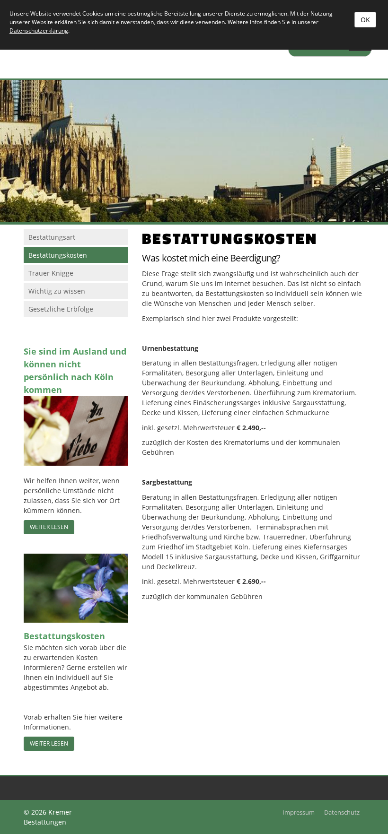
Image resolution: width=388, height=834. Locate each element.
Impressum (298, 812)
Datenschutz (342, 812)
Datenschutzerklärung (38, 30)
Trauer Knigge (50, 273)
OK (365, 19)
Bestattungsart (51, 237)
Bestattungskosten (57, 255)
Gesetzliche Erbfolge (60, 308)
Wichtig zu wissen (56, 291)
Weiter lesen (49, 527)
